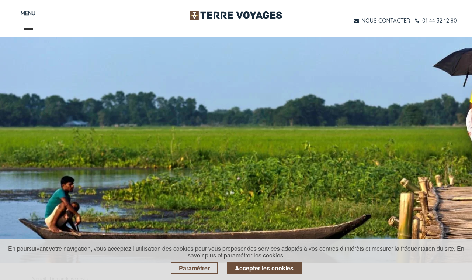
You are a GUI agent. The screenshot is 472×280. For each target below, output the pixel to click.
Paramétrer (194, 268)
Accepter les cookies (264, 268)
